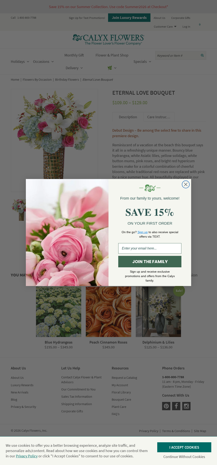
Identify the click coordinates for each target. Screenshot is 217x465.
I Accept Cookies (184, 447)
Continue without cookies (184, 456)
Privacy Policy (27, 456)
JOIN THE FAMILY (150, 262)
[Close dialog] (185, 184)
